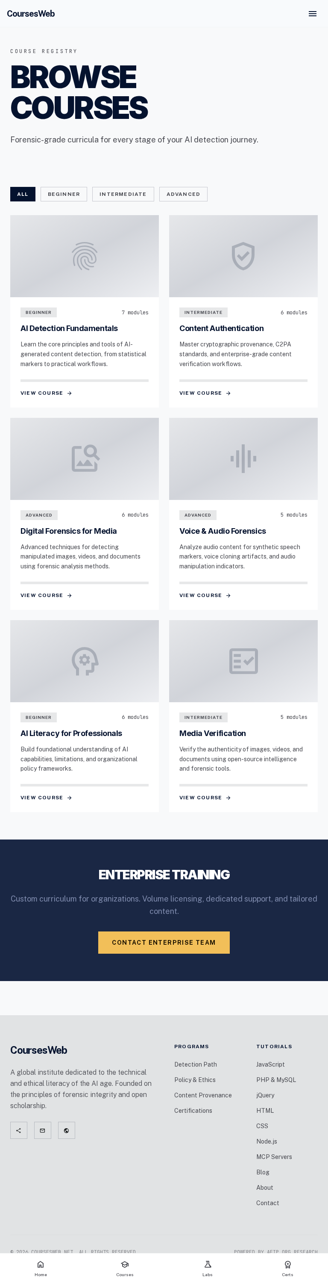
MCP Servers (274, 1156)
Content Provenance (203, 1095)
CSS (262, 1126)
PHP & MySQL (276, 1079)
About (264, 1187)
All (23, 194)
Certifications (193, 1110)
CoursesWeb (31, 14)
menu (313, 14)
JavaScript (270, 1064)
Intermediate (123, 194)
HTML (265, 1110)
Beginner (64, 194)
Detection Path (195, 1064)
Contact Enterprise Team (164, 942)
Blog (262, 1172)
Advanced (184, 194)
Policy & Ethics (195, 1079)
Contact (267, 1203)
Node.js (266, 1141)
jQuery (265, 1095)
